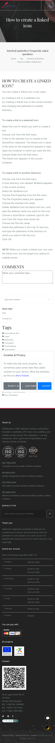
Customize (31, 386)
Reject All (14, 386)
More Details (22, 375)
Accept (46, 386)
